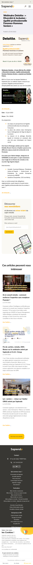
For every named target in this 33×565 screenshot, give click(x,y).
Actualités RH (16, 523)
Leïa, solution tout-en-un (16, 521)
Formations (16, 519)
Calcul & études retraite (16, 515)
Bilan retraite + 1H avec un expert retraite (17, 493)
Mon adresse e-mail (10, 223)
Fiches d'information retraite (16, 507)
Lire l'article (6, 322)
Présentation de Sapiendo (16, 474)
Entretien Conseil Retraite (16, 505)
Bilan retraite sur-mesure (16, 497)
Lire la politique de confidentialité (9, 549)
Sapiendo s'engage (16, 482)
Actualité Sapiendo (16, 476)
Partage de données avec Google (11, 554)
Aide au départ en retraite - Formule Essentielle (16, 499)
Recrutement (16, 484)
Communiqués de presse (16, 480)
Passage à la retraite (16, 517)
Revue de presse (16, 478)
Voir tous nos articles (16, 436)
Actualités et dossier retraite (16, 509)
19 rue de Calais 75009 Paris (18, 459)
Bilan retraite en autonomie (16, 491)
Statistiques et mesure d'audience (11, 556)
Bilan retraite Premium (16, 495)
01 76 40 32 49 (18, 462)
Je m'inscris (5, 109)
